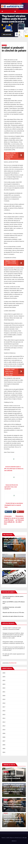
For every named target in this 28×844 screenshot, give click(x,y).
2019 (4, 699)
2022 (4, 688)
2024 (4, 680)
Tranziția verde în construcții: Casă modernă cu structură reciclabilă (13, 776)
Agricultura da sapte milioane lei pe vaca (13, 616)
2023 (4, 684)
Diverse (5, 799)
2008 (4, 737)
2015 (4, 714)
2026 (4, 673)
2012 (4, 725)
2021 (4, 691)
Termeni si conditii (5, 837)
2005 (4, 748)
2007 (4, 741)
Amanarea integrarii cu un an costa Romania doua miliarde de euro (9, 520)
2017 (4, 707)
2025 (4, 676)
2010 (4, 729)
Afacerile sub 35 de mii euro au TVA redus (13, 612)
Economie (4, 45)
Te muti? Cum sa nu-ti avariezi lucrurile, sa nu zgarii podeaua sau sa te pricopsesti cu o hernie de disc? (14, 648)
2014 (4, 718)
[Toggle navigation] (15, 11)
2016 (4, 710)
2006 (4, 744)
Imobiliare (6, 771)
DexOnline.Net (12, 663)
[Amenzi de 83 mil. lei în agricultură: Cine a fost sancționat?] (14, 480)
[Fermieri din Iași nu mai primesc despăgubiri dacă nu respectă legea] (14, 498)
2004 (4, 752)
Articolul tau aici (18, 837)
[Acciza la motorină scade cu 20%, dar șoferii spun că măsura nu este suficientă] (13, 462)
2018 (4, 703)
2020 (4, 695)
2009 (4, 733)
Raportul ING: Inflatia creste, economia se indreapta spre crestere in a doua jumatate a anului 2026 (14, 541)
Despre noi (12, 837)
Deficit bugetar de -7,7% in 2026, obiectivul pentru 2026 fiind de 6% (14, 576)
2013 (4, 722)
